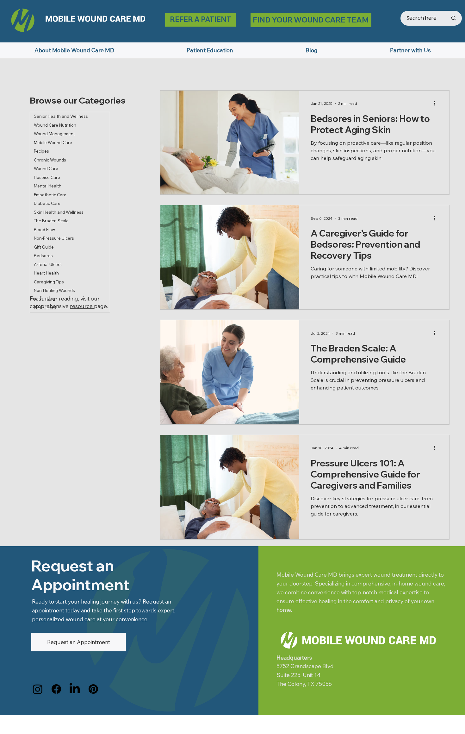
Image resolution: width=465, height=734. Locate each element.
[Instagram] (37, 689)
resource (82, 305)
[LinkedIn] (74, 689)
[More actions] (437, 103)
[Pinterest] (93, 689)
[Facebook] (56, 689)
